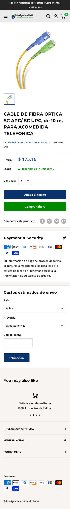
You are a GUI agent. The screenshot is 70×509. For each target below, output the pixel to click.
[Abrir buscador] (48, 16)
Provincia (9, 317)
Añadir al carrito (35, 194)
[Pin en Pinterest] (49, 221)
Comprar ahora (35, 206)
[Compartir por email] (63, 221)
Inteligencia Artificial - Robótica (25, 142)
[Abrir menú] (5, 16)
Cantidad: (10, 180)
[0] (63, 16)
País (6, 300)
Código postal (12, 335)
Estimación (16, 358)
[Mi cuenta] (55, 16)
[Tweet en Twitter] (56, 221)
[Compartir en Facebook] (42, 221)
